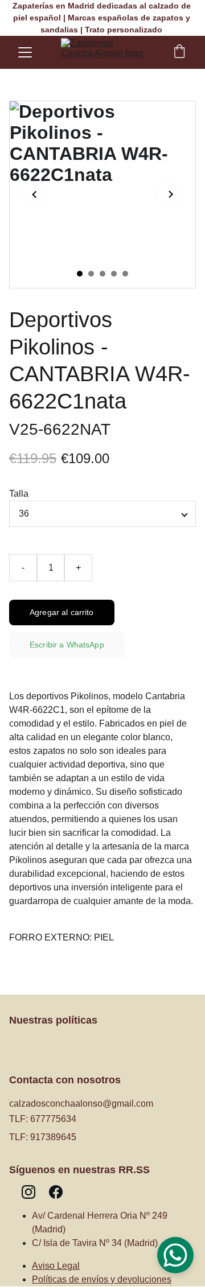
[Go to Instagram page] (28, 1192)
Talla (18, 493)
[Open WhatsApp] (175, 1255)
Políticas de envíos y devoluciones (101, 1279)
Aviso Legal (56, 1265)
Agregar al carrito (62, 612)
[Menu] (25, 52)
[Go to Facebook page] (56, 1192)
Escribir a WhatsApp (67, 644)
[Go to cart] (179, 52)
